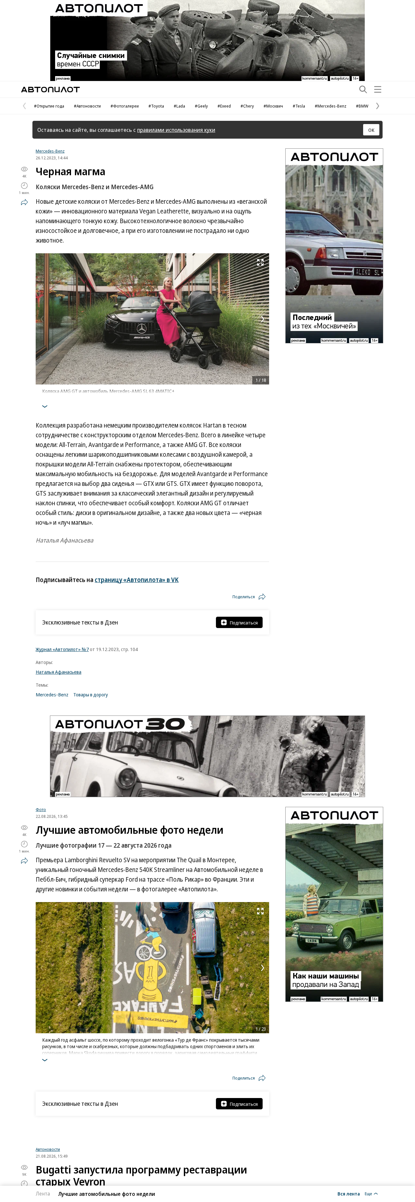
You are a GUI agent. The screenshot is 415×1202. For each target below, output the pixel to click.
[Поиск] (363, 89)
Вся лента (349, 1193)
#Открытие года (49, 106)
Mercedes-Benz (50, 151)
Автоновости (48, 1155)
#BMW (362, 106)
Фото (41, 809)
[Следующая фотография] (262, 319)
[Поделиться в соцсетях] (24, 202)
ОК (371, 130)
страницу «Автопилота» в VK (137, 580)
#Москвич (273, 106)
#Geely (201, 106)
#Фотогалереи (125, 106)
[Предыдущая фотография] (42, 319)
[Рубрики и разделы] (378, 89)
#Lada (179, 106)
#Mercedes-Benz (330, 106)
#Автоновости (87, 106)
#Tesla (299, 106)
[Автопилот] (50, 89)
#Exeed (224, 106)
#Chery (247, 106)
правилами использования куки (176, 129)
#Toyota (156, 106)
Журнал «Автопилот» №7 (62, 649)
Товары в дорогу (90, 694)
